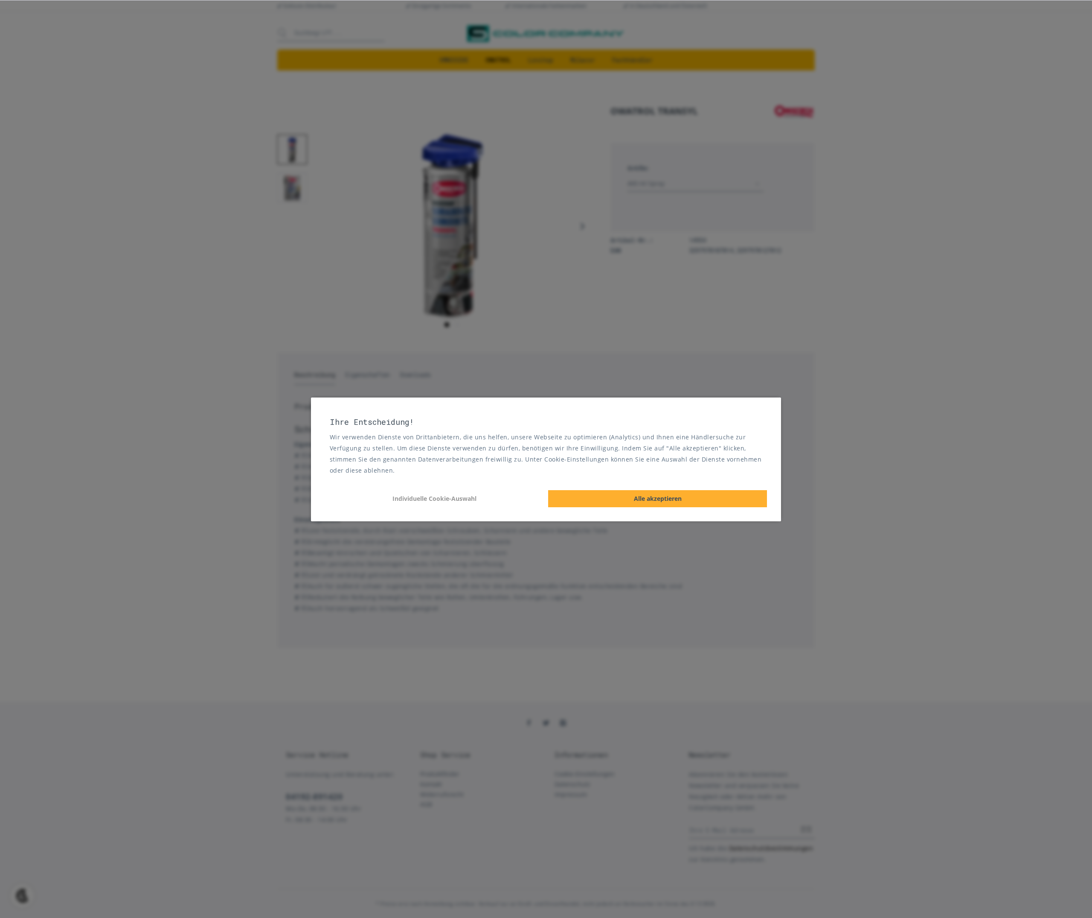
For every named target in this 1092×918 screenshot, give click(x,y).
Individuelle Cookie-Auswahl (434, 498)
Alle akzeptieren (658, 498)
